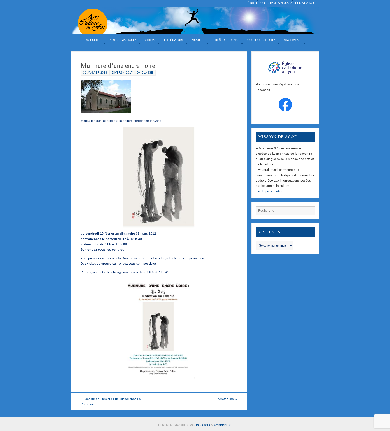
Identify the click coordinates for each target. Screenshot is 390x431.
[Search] (309, 212)
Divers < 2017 (122, 72)
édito (252, 3)
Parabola (203, 425)
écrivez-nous (306, 3)
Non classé (143, 72)
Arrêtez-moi (227, 399)
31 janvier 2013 (95, 72)
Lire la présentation (269, 191)
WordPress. (223, 425)
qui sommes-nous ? (276, 3)
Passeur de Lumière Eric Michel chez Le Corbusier (111, 401)
